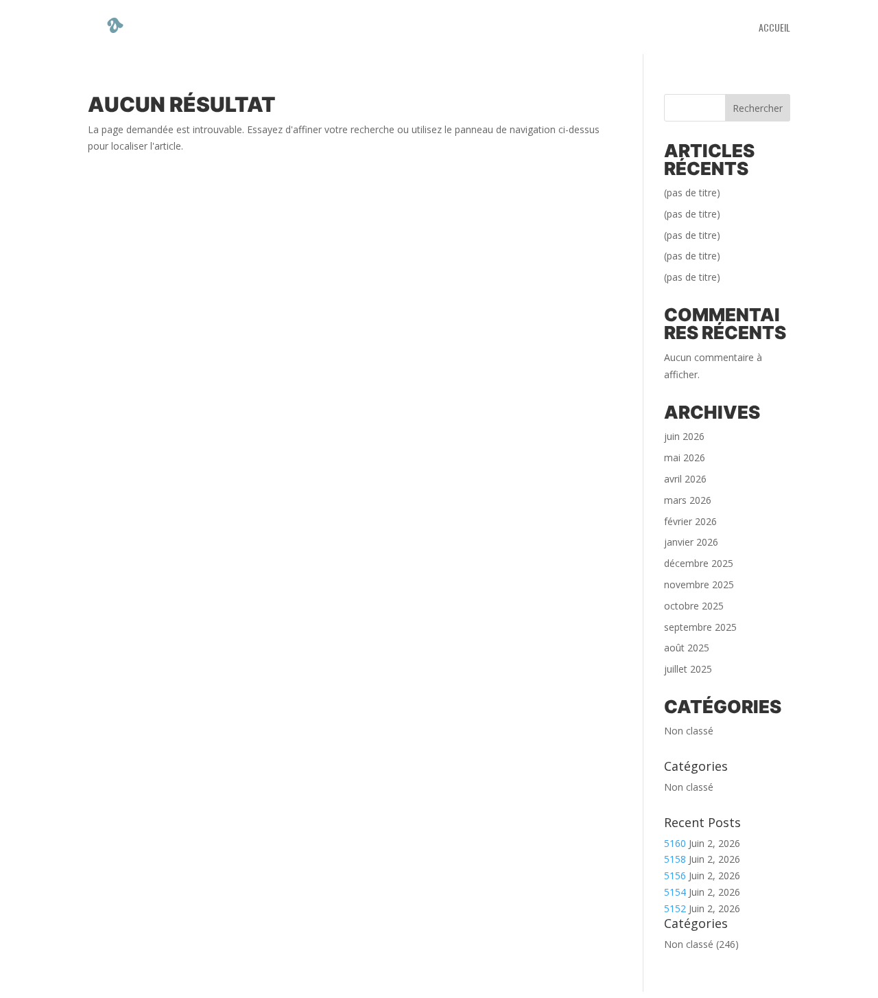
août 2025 (686, 647)
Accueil (774, 28)
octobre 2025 (694, 605)
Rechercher (758, 108)
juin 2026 (684, 436)
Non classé (688, 730)
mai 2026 (684, 457)
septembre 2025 (700, 627)
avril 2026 (685, 478)
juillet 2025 (688, 668)
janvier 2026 (691, 541)
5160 (675, 843)
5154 (675, 891)
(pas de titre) (692, 192)
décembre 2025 (698, 563)
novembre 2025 (699, 584)
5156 (675, 875)
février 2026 (690, 521)
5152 (675, 908)
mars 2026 (687, 500)
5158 (675, 859)
